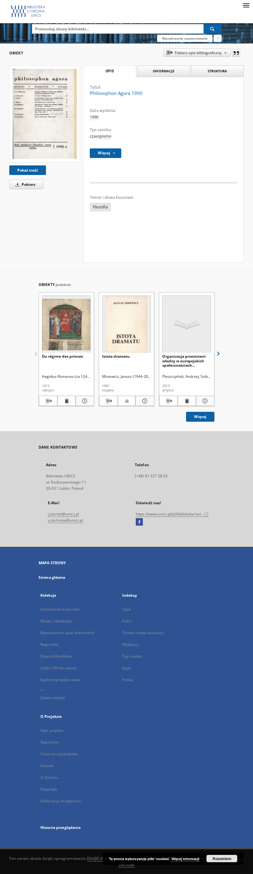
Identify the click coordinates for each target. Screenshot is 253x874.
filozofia (100, 207)
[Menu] (245, 5)
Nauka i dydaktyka (56, 621)
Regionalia (49, 644)
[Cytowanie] (236, 53)
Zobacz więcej (52, 697)
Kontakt (47, 765)
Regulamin (49, 742)
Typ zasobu (132, 656)
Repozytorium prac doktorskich (67, 632)
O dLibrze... (50, 777)
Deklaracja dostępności (60, 801)
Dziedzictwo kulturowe (60, 609)
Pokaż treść (27, 170)
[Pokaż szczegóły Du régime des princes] (84, 401)
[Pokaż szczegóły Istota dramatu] (144, 401)
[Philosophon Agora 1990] (45, 114)
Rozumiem (222, 858)
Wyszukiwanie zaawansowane (185, 38)
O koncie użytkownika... (60, 754)
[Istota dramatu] (126, 324)
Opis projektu (52, 730)
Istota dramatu (116, 356)
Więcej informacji (185, 858)
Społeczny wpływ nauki (60, 679)
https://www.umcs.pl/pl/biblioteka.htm (169, 514)
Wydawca (130, 644)
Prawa (127, 679)
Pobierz (28, 184)
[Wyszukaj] (213, 29)
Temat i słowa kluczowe (143, 632)
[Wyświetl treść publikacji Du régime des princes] (67, 401)
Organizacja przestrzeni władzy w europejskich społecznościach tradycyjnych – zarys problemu (184, 361)
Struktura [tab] (217, 71)
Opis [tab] (110, 71)
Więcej (200, 416)
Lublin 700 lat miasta (58, 668)
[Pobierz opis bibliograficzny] (48, 401)
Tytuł (126, 609)
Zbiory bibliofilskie (56, 656)
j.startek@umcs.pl (63, 514)
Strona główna (52, 577)
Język (126, 668)
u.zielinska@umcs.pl (65, 520)
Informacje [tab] (163, 71)
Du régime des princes (62, 356)
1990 (94, 117)
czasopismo (100, 136)
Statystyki (48, 789)
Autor (127, 621)
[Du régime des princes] (66, 324)
